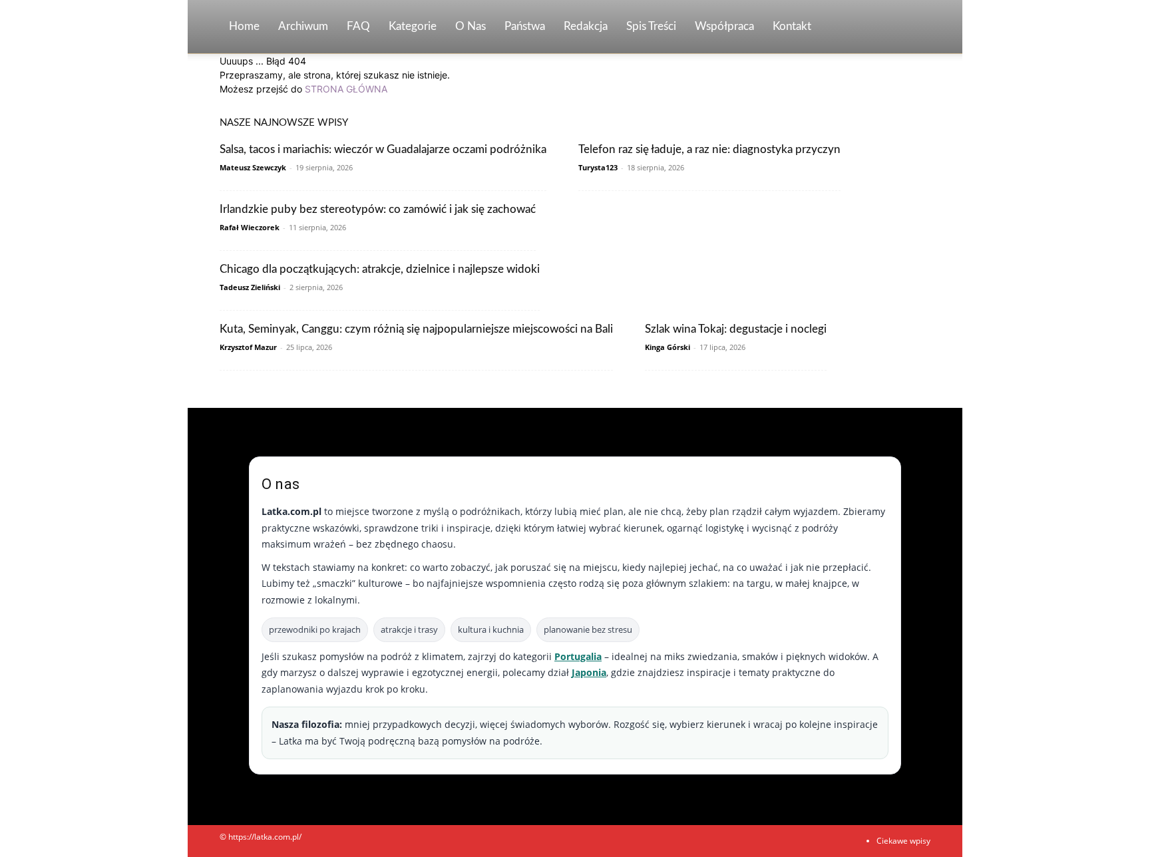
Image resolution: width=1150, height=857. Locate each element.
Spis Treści (651, 26)
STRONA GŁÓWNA (346, 88)
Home (244, 26)
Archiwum (303, 26)
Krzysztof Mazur (248, 347)
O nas (470, 26)
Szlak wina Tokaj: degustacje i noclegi (736, 329)
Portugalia (578, 656)
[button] (914, 27)
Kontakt (792, 26)
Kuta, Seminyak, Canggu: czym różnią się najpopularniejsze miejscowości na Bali (416, 329)
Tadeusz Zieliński (250, 287)
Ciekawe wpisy (903, 840)
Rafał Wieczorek (250, 227)
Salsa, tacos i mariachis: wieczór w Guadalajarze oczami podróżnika (383, 149)
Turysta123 (598, 167)
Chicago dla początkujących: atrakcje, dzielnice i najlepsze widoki (380, 269)
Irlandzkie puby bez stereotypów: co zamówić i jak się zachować (378, 209)
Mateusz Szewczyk (253, 167)
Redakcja (586, 26)
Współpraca (724, 26)
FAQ (358, 26)
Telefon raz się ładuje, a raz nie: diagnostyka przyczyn (709, 149)
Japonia (589, 672)
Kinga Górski (667, 347)
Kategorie (413, 26)
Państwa (524, 26)
